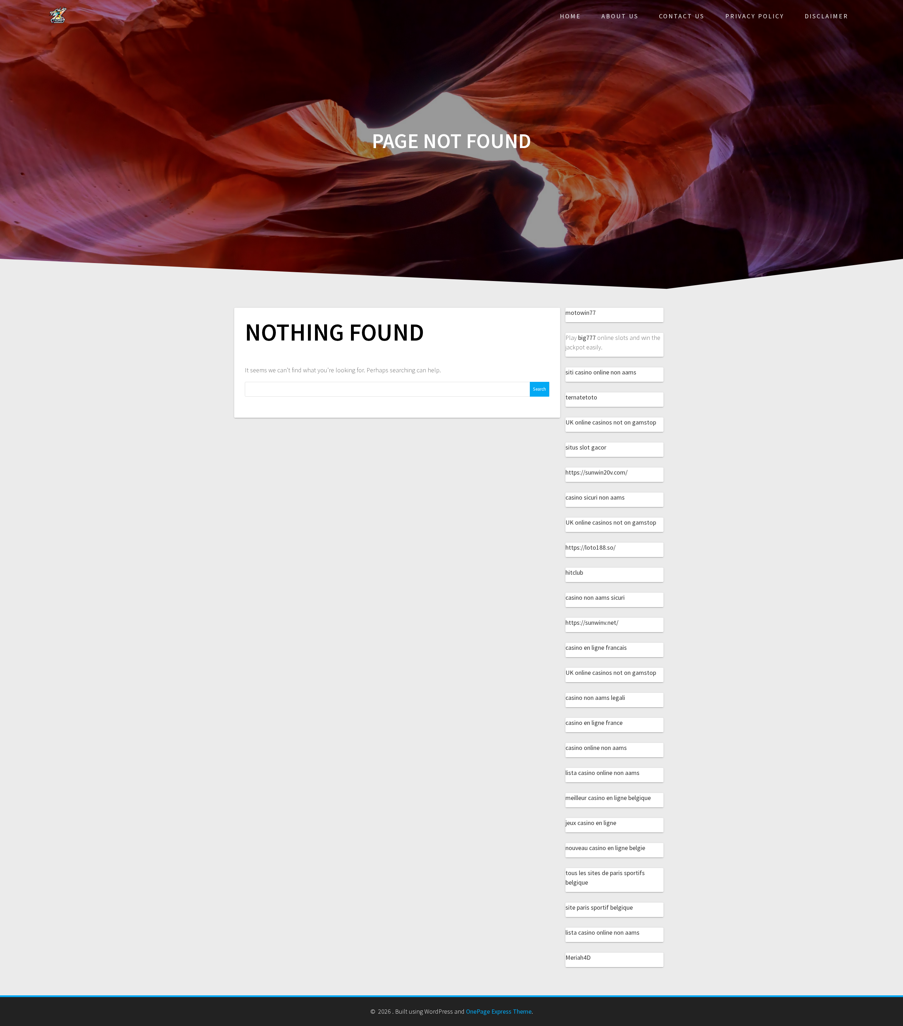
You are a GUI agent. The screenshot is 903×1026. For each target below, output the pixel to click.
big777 (587, 338)
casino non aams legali (595, 698)
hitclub (574, 572)
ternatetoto (581, 397)
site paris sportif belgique (599, 907)
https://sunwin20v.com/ (596, 472)
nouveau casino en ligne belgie (605, 848)
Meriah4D (577, 957)
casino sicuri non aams (595, 497)
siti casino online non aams (600, 372)
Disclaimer (826, 16)
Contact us (681, 16)
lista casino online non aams (602, 773)
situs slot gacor (585, 447)
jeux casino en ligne (590, 823)
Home (570, 16)
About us (619, 16)
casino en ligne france (594, 723)
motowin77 (580, 313)
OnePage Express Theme (499, 1011)
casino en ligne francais (596, 647)
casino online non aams (596, 748)
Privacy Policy (754, 16)
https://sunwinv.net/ (591, 622)
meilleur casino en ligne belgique (608, 798)
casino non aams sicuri (595, 597)
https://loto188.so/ (590, 547)
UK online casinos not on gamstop (610, 422)
